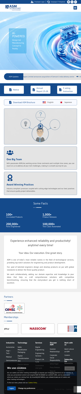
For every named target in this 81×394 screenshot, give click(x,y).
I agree (11, 388)
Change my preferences (26, 388)
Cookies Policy (32, 383)
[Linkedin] (68, 1)
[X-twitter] (72, 1)
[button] (75, 8)
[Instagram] (75, 1)
